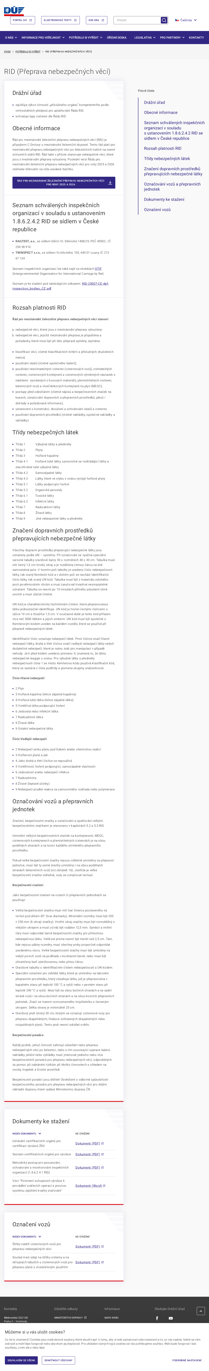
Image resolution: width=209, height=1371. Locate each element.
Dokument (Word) (89, 1186)
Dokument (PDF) (88, 1143)
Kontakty (196, 37)
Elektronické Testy (57, 20)
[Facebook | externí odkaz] (157, 1318)
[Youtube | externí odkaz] (170, 1318)
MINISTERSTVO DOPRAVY (68, 1317)
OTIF (98, 269)
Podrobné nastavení (186, 1360)
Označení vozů (157, 209)
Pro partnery (170, 37)
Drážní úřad (154, 102)
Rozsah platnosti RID (162, 148)
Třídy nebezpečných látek (167, 158)
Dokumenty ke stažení (164, 199)
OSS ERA (94, 20)
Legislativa (143, 37)
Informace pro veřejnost (41, 37)
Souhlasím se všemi (21, 1360)
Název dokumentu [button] (24, 1133)
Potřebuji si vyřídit (84, 37)
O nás (9, 37)
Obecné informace (161, 112)
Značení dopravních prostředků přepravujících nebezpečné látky (173, 171)
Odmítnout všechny (58, 1360)
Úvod (7, 51)
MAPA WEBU (111, 1317)
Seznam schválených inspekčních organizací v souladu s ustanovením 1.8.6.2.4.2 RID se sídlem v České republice (174, 130)
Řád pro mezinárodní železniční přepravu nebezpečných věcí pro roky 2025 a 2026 (60, 182)
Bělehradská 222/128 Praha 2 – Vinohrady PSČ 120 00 (16, 1321)
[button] (185, 20)
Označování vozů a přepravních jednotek (172, 187)
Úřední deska (116, 37)
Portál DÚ (20, 20)
